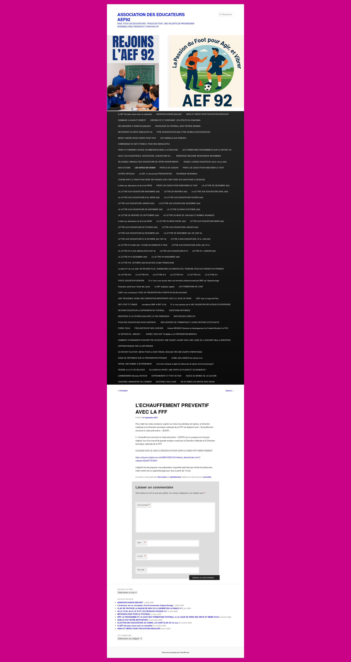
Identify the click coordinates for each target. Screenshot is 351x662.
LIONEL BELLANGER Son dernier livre (186, 358)
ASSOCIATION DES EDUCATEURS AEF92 (151, 16)
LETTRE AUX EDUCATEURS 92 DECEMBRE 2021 (138, 233)
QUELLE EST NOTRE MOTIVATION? (132, 620)
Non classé (162, 477)
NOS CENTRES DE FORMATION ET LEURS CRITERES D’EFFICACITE (190, 322)
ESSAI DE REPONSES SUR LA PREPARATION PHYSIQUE (142, 358)
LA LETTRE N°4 (159, 274)
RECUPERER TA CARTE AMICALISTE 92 (135, 132)
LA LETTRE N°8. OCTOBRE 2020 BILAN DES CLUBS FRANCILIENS (146, 262)
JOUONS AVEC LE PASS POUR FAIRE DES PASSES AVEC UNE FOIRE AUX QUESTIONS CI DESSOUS (161, 179)
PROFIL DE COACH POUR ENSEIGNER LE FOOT (203, 167)
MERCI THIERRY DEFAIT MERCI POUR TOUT (137, 138)
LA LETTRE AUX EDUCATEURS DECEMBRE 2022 (179, 203)
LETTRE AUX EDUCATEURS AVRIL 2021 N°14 (191, 245)
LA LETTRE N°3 (176, 274)
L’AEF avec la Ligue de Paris (207, 298)
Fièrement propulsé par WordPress (175, 652)
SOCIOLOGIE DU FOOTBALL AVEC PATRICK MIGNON (177, 126)
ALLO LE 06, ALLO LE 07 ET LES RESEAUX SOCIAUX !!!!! (142, 611)
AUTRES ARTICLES (126, 173)
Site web (140, 569)
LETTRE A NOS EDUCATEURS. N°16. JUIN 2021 (191, 239)
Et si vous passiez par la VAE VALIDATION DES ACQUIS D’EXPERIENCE (201, 304)
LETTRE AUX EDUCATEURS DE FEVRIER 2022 (138, 227)
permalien (207, 477)
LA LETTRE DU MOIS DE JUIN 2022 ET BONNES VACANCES (188, 215)
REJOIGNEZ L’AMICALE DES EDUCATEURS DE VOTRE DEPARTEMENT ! (148, 161)
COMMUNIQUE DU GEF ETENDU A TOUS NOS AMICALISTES (144, 144)
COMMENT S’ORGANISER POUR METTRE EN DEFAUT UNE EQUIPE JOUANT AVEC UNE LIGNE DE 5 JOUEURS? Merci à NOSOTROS (174, 340)
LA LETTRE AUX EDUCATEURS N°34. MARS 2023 (139, 197)
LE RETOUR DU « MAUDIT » (129, 334)
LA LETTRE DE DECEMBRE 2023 (216, 185)
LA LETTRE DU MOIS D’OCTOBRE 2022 (183, 209)
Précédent (122, 390)
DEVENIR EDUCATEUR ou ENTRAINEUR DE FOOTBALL (141, 310)
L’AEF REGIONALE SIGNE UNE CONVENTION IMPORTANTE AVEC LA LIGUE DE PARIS (154, 298)
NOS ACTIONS (124, 167)
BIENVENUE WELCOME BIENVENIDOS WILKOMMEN (198, 155)
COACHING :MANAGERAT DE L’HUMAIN (135, 381)
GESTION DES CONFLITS (184, 316)
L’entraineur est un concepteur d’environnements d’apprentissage (145, 605)
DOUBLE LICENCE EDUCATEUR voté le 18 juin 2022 (205, 161)
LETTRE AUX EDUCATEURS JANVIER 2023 (136, 203)
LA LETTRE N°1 (211, 274)
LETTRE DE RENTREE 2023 (175, 191)
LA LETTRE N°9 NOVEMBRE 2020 (166, 256)
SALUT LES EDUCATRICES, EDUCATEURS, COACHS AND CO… (145, 155)
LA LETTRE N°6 (124, 274)
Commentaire (143, 505)
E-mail (141, 556)
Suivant (230, 390)
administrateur (175, 477)
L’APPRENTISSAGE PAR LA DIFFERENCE (135, 346)
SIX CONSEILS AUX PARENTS (173, 138)
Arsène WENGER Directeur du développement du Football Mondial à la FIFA (197, 328)
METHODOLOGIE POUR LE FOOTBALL (134, 614)
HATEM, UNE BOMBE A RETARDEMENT (135, 363)
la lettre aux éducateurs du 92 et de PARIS (135, 185)
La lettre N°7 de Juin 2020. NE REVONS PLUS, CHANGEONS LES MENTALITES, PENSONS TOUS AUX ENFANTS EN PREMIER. (171, 268)
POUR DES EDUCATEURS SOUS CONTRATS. (137, 322)
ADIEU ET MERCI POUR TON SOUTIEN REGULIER (207, 114)
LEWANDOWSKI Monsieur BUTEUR (132, 375)
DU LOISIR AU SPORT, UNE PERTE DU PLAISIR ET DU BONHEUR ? (177, 369)
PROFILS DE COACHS (169, 167)
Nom (141, 542)
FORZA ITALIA (124, 328)
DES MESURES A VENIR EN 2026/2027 (134, 126)
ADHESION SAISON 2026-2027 (169, 114)
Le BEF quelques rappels (165, 286)
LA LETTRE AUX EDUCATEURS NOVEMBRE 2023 (139, 191)
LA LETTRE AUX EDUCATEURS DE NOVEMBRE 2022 (140, 209)
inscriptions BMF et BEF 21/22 (154, 304)
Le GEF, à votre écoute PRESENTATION (155, 173)
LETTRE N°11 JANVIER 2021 (204, 251)
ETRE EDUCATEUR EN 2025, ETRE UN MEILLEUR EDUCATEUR (183, 132)
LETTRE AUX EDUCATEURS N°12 (174, 251)
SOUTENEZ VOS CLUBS (166, 381)
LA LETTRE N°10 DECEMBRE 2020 (132, 256)
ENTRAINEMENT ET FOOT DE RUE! (167, 375)
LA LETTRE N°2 (193, 274)
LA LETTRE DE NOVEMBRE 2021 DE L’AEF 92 (183, 233)
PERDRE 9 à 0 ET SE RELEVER (131, 369)
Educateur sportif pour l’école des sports (134, 286)
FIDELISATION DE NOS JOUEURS (149, 328)
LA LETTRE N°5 (141, 274)
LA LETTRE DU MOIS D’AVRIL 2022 (171, 221)
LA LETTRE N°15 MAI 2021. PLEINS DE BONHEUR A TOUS (142, 245)
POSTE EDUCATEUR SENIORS (131, 280)
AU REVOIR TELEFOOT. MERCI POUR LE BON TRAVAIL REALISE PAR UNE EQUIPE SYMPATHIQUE (160, 352)
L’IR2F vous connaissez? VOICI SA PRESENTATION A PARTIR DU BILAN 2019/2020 (152, 292)
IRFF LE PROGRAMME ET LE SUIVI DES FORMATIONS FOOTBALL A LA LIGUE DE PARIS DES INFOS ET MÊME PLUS (168, 617)
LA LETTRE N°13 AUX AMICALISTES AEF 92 (136, 251)
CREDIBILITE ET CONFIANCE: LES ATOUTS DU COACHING (175, 120)
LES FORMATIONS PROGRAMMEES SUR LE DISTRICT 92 (206, 149)
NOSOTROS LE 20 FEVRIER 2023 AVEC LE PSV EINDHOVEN (143, 316)
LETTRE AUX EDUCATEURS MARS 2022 (207, 221)
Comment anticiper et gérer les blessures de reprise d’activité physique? (185, 363)
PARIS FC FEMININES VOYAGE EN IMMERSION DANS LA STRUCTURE (148, 149)
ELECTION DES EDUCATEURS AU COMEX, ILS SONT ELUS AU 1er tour (147, 622)
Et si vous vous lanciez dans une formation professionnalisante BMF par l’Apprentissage (184, 280)
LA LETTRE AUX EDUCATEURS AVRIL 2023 (210, 191)
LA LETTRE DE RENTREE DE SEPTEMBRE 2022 (138, 215)
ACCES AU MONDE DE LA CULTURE (201, 375)
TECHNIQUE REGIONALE (186, 173)
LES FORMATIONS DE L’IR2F (191, 286)
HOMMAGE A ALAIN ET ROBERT (132, 120)
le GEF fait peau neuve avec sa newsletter (135, 114)
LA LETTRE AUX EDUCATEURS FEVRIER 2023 (183, 197)
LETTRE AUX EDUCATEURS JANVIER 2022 (180, 227)
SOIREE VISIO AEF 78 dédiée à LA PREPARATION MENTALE (171, 334)
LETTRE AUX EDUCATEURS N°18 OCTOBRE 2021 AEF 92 (142, 239)
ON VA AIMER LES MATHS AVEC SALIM (197, 381)
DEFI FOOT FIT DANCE (127, 304)
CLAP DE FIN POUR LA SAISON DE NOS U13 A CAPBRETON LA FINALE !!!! (149, 608)
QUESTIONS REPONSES (179, 310)
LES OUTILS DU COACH (145, 167)
